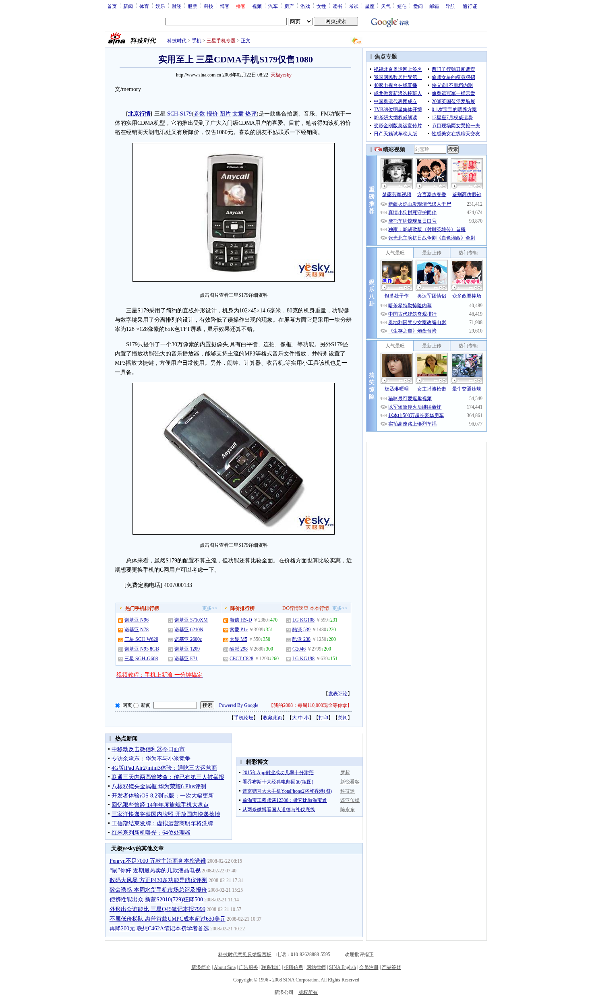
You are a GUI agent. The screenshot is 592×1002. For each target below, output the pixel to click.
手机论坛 (243, 718)
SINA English (342, 967)
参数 (199, 114)
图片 (225, 114)
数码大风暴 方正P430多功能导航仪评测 (158, 880)
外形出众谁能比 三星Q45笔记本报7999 (157, 909)
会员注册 (369, 967)
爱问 (418, 6)
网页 (127, 705)
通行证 (470, 6)
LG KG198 (303, 658)
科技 (208, 6)
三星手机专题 (221, 40)
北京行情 (139, 114)
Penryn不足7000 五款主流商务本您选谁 (158, 861)
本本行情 (319, 608)
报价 (212, 114)
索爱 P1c (239, 629)
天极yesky (281, 75)
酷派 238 (301, 639)
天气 (386, 6)
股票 (192, 6)
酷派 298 (239, 649)
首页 (112, 6)
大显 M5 (238, 639)
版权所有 (308, 992)
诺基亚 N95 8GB (141, 649)
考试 (353, 6)
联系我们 (271, 967)
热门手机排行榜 (142, 608)
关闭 (343, 718)
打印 (323, 718)
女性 (321, 6)
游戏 (305, 6)
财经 (176, 6)
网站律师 (316, 967)
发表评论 (338, 693)
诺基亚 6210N (188, 629)
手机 (196, 40)
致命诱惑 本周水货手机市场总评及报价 (158, 890)
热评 (251, 114)
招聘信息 (293, 967)
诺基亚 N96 (136, 620)
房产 (289, 6)
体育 (144, 6)
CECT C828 (241, 658)
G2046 (299, 649)
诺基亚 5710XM (191, 620)
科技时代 (176, 40)
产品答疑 (391, 967)
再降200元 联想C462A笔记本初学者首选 (159, 929)
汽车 (273, 6)
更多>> (209, 608)
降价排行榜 (242, 608)
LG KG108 (303, 620)
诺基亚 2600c (188, 639)
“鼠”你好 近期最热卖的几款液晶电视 (155, 871)
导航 (450, 6)
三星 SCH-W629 (141, 639)
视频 (257, 6)
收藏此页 (272, 718)
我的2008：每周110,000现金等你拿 (310, 705)
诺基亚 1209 (187, 649)
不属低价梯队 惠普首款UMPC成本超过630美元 (168, 919)
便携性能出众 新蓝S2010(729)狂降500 (156, 900)
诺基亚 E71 (186, 658)
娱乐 (160, 6)
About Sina (225, 967)
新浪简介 (201, 967)
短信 (402, 6)
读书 (337, 6)
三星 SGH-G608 (141, 658)
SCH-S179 (179, 114)
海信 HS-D (241, 620)
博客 (225, 6)
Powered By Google (238, 705)
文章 (238, 114)
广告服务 (248, 967)
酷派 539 (301, 629)
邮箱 (434, 6)
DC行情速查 (295, 608)
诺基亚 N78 (136, 629)
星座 (370, 6)
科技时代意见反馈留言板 (244, 954)
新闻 (128, 6)
